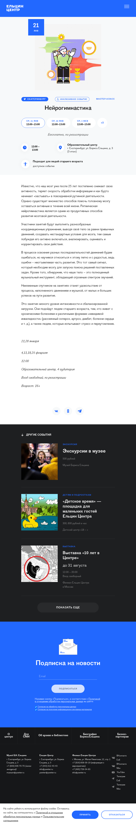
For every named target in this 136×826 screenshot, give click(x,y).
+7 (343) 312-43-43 (48, 766)
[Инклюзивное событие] (72, 99)
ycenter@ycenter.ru (47, 773)
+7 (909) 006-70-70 (16, 766)
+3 (102, 123)
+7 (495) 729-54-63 (81, 769)
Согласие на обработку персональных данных (57, 707)
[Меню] (127, 6)
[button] (56, 411)
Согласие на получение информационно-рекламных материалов (65, 710)
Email (42, 676)
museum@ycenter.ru (15, 773)
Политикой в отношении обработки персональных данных (67, 700)
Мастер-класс (105, 99)
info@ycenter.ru (46, 769)
